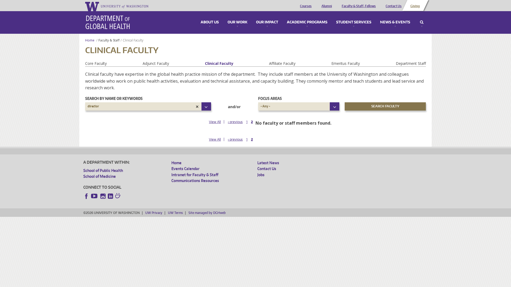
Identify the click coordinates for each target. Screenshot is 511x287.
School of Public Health (103, 170)
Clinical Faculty (219, 63)
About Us (210, 22)
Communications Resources (195, 180)
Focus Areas (270, 98)
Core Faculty (96, 63)
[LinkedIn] (110, 196)
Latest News (268, 163)
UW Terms (175, 213)
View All (215, 122)
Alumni (327, 6)
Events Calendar (185, 168)
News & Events (395, 22)
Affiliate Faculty (282, 63)
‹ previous (235, 122)
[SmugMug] (118, 196)
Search (422, 22)
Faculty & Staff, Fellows (359, 6)
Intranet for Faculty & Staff (194, 174)
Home (89, 40)
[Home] (107, 22)
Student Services (353, 22)
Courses (306, 6)
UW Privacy (153, 213)
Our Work (237, 22)
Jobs (261, 174)
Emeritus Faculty (345, 63)
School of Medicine (99, 176)
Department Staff (411, 63)
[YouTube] (95, 196)
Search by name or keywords (114, 98)
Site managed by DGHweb (207, 213)
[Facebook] (86, 196)
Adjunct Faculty (156, 63)
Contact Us (394, 6)
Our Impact (267, 22)
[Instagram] (103, 196)
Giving (415, 6)
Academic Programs (307, 22)
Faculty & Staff (108, 40)
